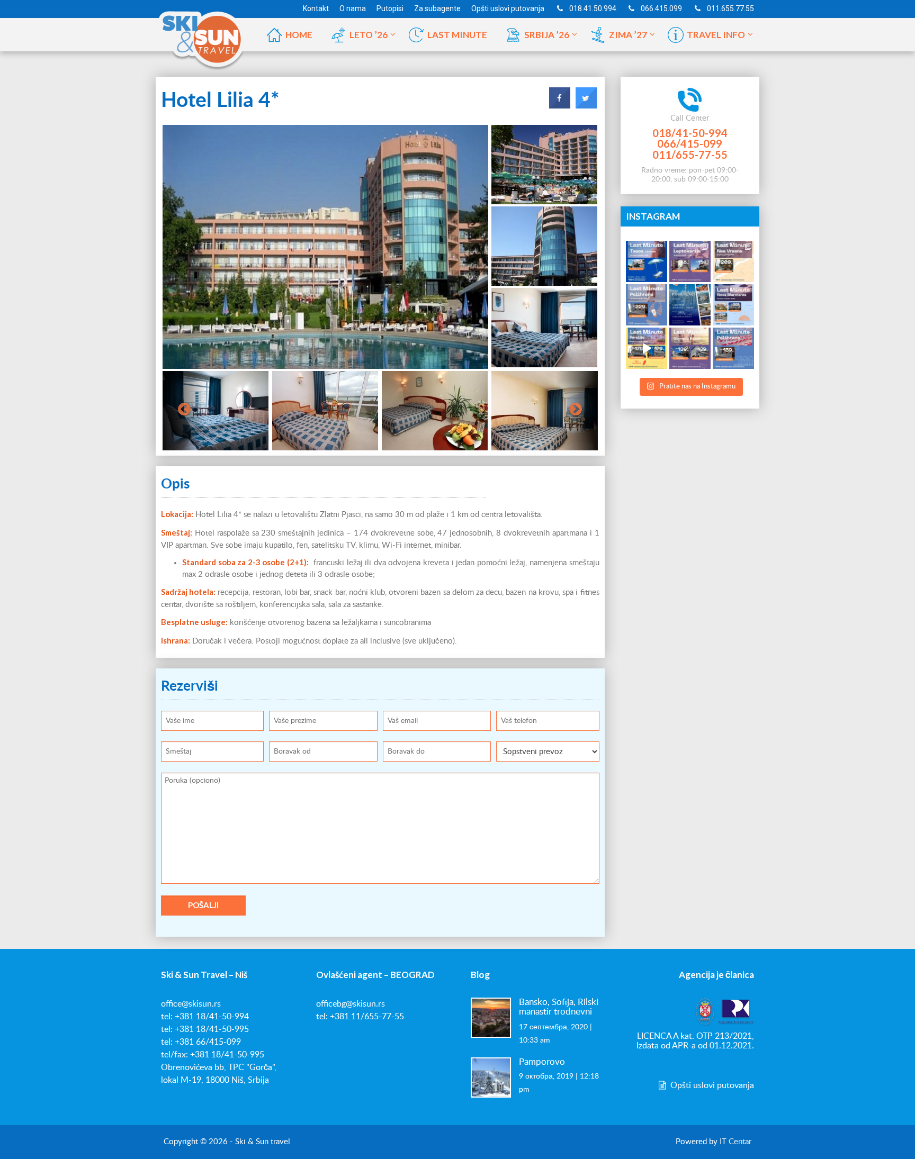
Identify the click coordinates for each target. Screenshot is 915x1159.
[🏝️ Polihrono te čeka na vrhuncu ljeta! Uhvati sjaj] (646, 304)
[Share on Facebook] (559, 105)
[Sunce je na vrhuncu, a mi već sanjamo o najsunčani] (690, 304)
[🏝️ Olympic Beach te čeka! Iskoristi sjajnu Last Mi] (690, 348)
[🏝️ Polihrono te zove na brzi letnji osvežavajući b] (733, 348)
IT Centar (735, 1142)
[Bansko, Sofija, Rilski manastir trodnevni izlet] (491, 1017)
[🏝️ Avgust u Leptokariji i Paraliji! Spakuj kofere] (690, 261)
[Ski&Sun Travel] (202, 34)
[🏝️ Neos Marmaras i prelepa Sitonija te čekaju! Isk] (733, 304)
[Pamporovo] (491, 1077)
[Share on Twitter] (586, 105)
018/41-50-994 (690, 132)
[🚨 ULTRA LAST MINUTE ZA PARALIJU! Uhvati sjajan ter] (646, 348)
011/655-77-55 (690, 154)
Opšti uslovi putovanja (711, 1085)
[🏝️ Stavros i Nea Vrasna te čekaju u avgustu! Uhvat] (733, 261)
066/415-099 (689, 143)
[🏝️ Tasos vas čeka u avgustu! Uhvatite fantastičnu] (646, 261)
